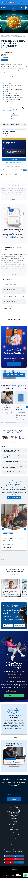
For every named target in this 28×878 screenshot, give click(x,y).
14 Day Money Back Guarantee (14, 166)
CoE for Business (14, 829)
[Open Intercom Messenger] (25, 875)
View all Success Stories (14, 497)
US (15, 838)
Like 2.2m (5, 2)
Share (10, 60)
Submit (14, 799)
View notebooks (20, 419)
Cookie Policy (14, 869)
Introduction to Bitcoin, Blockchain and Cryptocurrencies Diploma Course (13, 37)
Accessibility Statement (14, 824)
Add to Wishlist (6, 57)
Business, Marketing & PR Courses (12, 35)
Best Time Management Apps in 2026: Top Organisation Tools (13, 761)
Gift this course (12, 162)
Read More (14, 199)
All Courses (15, 574)
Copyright (14, 867)
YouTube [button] (12, 2)
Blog (14, 832)
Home (2, 35)
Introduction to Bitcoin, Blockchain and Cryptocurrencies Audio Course (14, 375)
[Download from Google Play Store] (19, 625)
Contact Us (14, 831)
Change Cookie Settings (14, 834)
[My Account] (26, 7)
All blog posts (14, 768)
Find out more (14, 364)
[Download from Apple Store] (8, 625)
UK (13, 838)
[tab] (8, 442)
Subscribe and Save (14, 695)
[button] (14, 16)
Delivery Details (14, 818)
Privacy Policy (14, 821)
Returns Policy (14, 820)
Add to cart (14, 159)
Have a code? (19, 162)
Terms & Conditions (14, 823)
